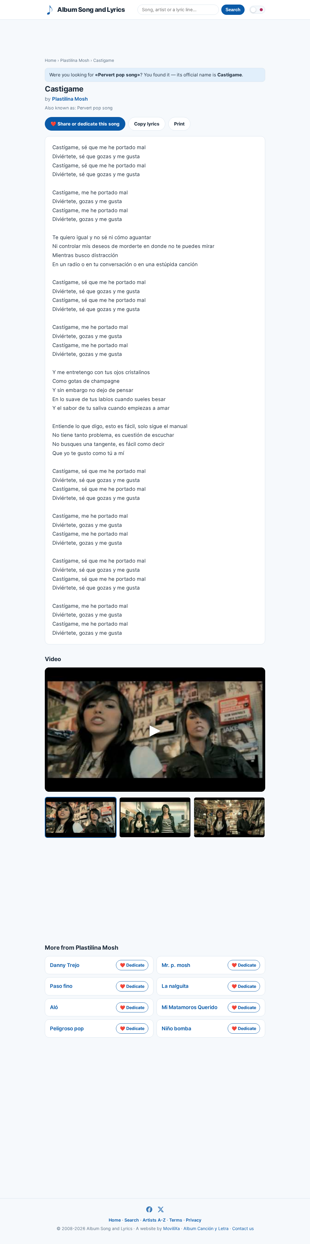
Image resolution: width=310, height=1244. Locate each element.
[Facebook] (149, 1209)
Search (131, 1219)
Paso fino (61, 986)
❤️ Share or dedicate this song (85, 124)
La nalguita (175, 986)
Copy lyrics (147, 124)
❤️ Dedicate (132, 965)
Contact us (243, 1228)
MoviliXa (171, 1228)
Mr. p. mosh (176, 965)
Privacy (193, 1219)
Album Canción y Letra (206, 1228)
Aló (54, 1007)
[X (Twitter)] (161, 1209)
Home (50, 60)
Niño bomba (176, 1028)
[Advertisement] (155, 38)
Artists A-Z (154, 1219)
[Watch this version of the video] (81, 817)
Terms (175, 1219)
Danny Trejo (64, 965)
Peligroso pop (67, 1028)
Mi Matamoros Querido (189, 1007)
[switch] (257, 10)
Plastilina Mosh (74, 60)
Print (179, 124)
